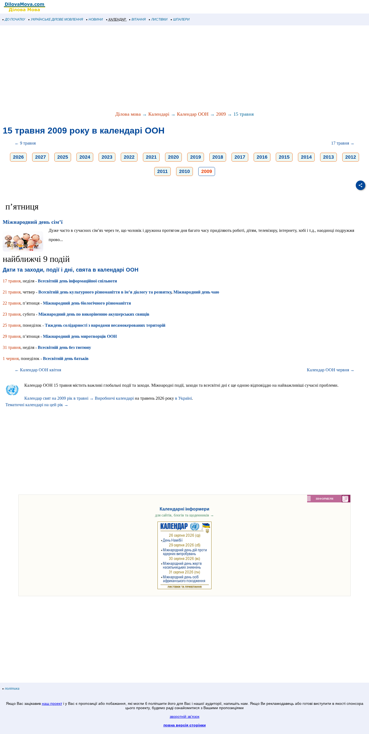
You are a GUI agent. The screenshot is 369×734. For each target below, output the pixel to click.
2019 (195, 157)
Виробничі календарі (114, 398)
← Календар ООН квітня (38, 370)
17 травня (12, 281)
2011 (162, 171)
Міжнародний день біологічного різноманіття (87, 303)
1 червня (11, 358)
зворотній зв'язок (184, 716)
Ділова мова (128, 114)
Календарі (158, 114)
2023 (107, 157)
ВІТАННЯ (138, 19)
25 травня (12, 325)
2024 (84, 157)
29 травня (12, 336)
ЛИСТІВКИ (159, 19)
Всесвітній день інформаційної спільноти (77, 281)
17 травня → (342, 143)
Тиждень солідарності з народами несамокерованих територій (105, 325)
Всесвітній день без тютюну (64, 347)
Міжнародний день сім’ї (33, 222)
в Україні (183, 398)
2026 (18, 157)
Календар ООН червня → (330, 370)
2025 (62, 157)
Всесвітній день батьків (66, 358)
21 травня (12, 292)
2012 (350, 157)
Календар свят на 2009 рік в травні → (59, 398)
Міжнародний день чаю (196, 292)
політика (12, 688)
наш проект (52, 703)
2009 (221, 114)
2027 (40, 157)
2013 (328, 157)
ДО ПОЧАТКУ (15, 19)
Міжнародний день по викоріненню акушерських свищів (93, 314)
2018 (217, 157)
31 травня (12, 347)
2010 (184, 171)
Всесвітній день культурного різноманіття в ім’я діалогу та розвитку (104, 292)
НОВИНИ (96, 19)
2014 (306, 157)
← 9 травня (25, 143)
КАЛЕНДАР (117, 19)
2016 (262, 157)
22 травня (12, 303)
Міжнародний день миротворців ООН (80, 336)
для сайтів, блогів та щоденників (184, 515)
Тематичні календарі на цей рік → (36, 404)
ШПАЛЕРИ (181, 19)
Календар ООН (193, 114)
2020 (173, 157)
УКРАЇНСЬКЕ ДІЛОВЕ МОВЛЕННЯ (57, 19)
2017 (239, 157)
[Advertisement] (162, 68)
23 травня (12, 314)
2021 (151, 157)
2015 (284, 157)
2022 (129, 157)
